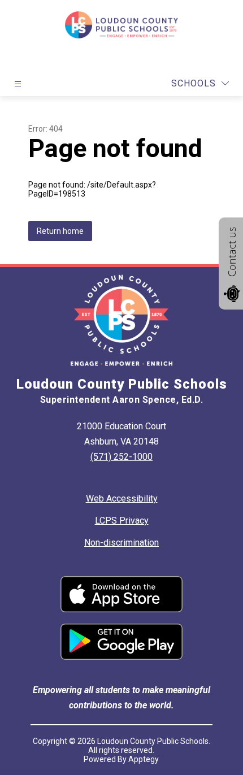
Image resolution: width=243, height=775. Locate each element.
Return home (60, 231)
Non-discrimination (121, 542)
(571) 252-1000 (121, 456)
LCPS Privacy (122, 520)
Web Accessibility (122, 498)
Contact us (231, 252)
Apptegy (143, 759)
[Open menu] (17, 83)
